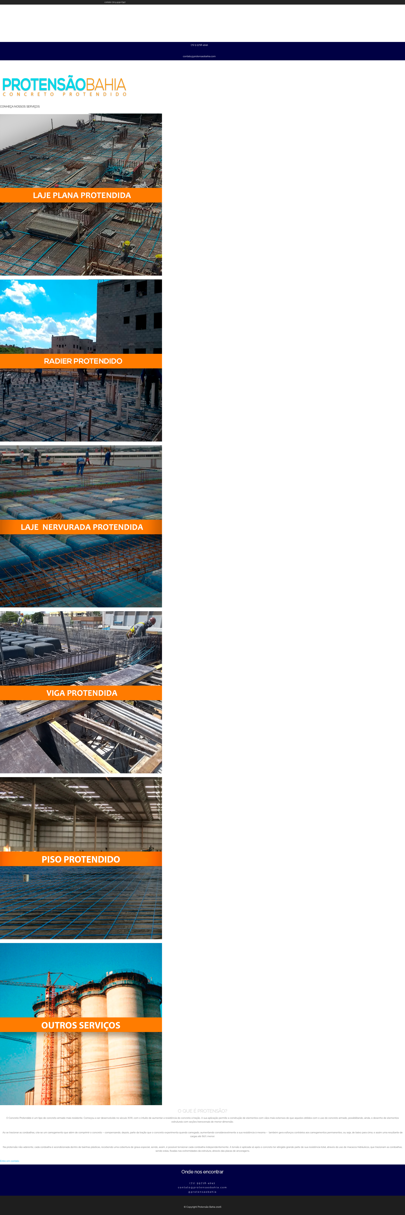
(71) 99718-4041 (202, 1183)
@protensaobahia (202, 1191)
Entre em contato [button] (9, 1161)
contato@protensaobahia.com (199, 56)
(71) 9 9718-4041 (199, 45)
